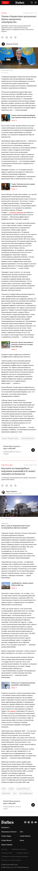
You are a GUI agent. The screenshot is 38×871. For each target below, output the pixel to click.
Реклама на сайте (6, 853)
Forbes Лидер (6, 836)
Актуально (5, 827)
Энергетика (6, 793)
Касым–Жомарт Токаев (10, 438)
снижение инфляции (16, 212)
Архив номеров (6, 844)
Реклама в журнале (22, 853)
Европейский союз (23, 789)
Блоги (22, 840)
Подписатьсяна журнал (5, 2)
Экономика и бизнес (8, 832)
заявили (13, 711)
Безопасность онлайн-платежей (11, 860)
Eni (15, 793)
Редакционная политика (19, 849)
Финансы (4, 13)
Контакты (4, 849)
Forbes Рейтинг (25, 836)
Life (21, 832)
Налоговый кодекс (28, 438)
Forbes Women (6, 840)
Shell (3, 789)
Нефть (11, 789)
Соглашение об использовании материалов (14, 856)
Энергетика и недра (7, 465)
